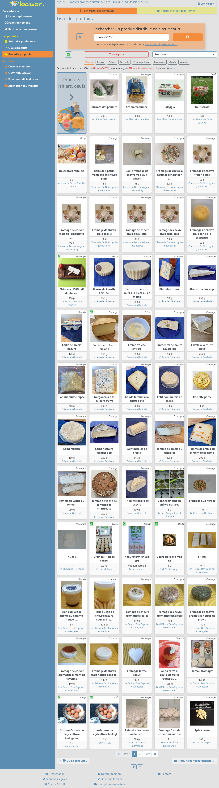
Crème (112, 62)
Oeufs (172, 62)
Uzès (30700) (102, 68)
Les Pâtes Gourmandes (104, 119)
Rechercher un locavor (22, 29)
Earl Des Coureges (169, 569)
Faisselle (124, 62)
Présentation (56, 774)
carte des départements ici (161, 44)
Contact (166, 774)
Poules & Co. (71, 746)
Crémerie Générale (104, 301)
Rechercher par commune (98, 11)
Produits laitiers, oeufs (143, 68)
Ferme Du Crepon (202, 742)
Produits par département (194, 760)
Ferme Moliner (104, 569)
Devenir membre (19, 66)
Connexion (207, 3)
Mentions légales (56, 779)
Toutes (89, 62)
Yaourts (184, 62)
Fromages (159, 62)
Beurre (100, 62)
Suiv (147, 754)
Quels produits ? (76, 760)
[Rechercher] (188, 37)
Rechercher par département (178, 11)
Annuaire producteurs (22, 41)
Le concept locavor (20, 16)
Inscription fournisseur (23, 86)
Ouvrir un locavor (19, 73)
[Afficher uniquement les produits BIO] (68, 54)
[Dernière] (155, 754)
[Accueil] (27, 3)
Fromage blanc (141, 62)
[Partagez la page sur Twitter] (134, 766)
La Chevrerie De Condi (202, 513)
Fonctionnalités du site (23, 79)
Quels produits (17, 48)
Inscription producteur (111, 784)
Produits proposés (19, 54)
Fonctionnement (19, 22)
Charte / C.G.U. (56, 784)
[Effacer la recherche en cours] (80, 37)
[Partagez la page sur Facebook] (140, 766)
